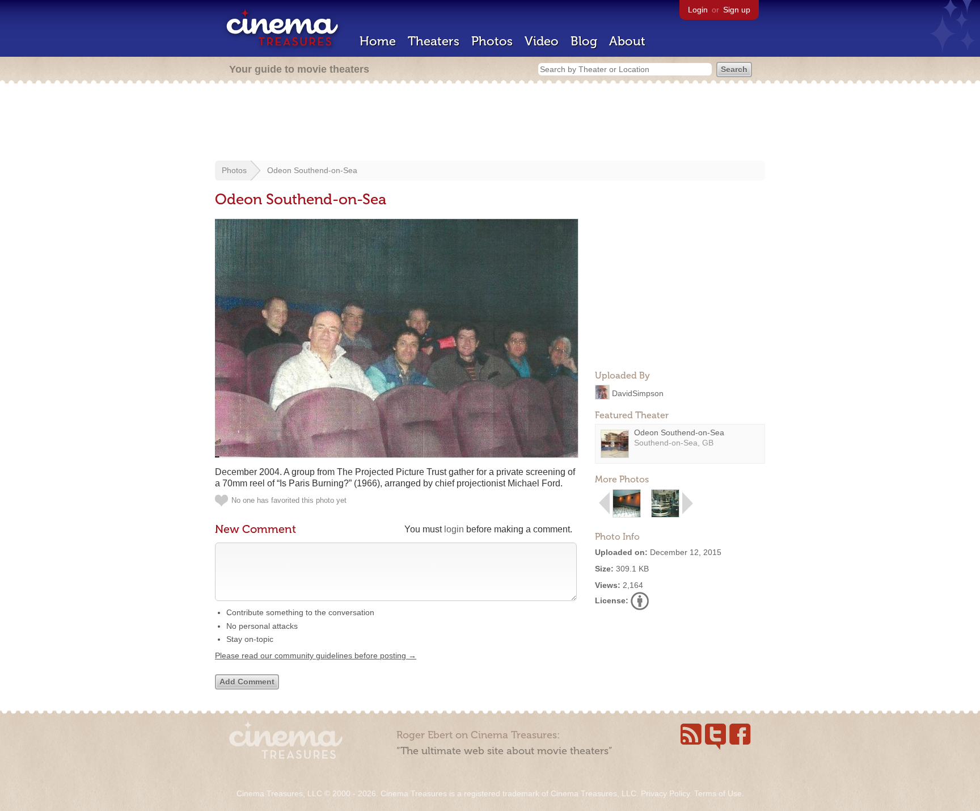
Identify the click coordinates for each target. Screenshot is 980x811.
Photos (492, 41)
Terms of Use (718, 793)
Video (542, 41)
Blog (584, 41)
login (454, 529)
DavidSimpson (638, 392)
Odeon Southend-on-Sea (312, 170)
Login (698, 9)
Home (378, 41)
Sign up (736, 9)
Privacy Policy (665, 793)
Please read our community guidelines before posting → (315, 655)
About (627, 41)
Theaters (433, 41)
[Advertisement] (490, 123)
